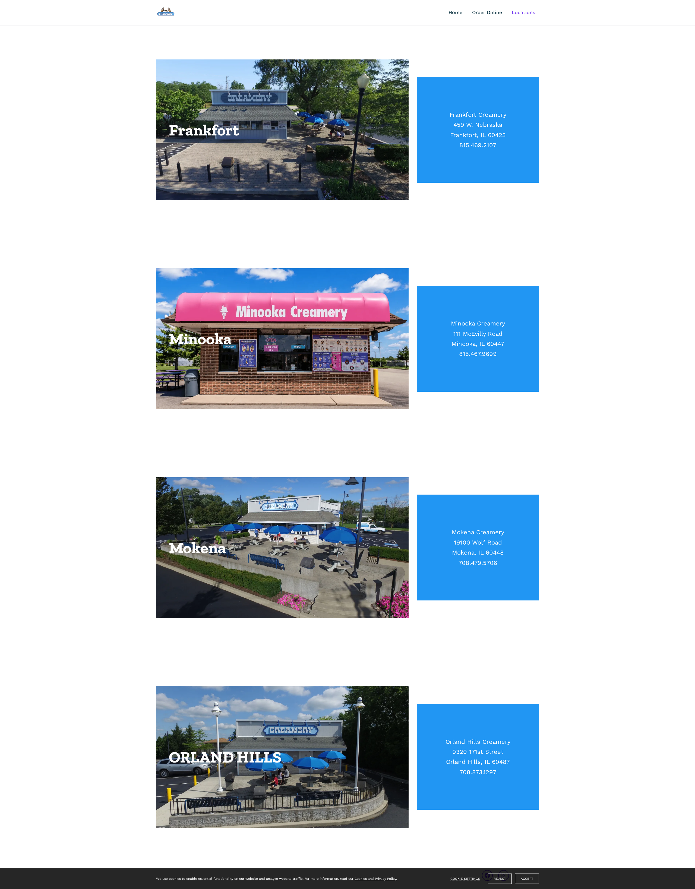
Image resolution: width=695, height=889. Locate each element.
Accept (527, 879)
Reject (500, 879)
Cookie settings (465, 879)
